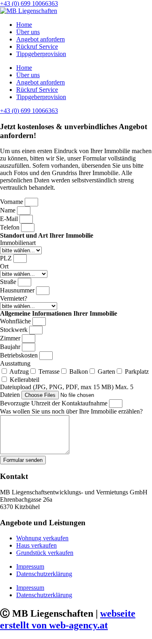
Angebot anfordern (40, 39)
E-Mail (9, 218)
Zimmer (11, 338)
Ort (4, 266)
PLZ (6, 258)
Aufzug (19, 371)
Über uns (28, 31)
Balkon (78, 371)
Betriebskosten (19, 355)
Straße (9, 281)
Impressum (30, 566)
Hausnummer (18, 290)
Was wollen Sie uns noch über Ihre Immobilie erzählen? (71, 411)
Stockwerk (14, 329)
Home (24, 24)
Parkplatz (137, 371)
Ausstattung (15, 363)
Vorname (12, 201)
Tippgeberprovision (41, 53)
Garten (106, 371)
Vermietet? (13, 298)
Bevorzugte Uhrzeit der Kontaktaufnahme (54, 403)
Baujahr (11, 346)
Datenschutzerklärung (44, 573)
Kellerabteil (24, 379)
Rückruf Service (37, 46)
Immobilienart (18, 242)
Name (8, 210)
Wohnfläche (16, 321)
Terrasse (49, 371)
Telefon (10, 227)
